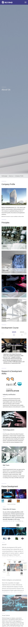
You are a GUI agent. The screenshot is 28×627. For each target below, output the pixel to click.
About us (11, 176)
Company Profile (19, 176)
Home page (4, 176)
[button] (25, 333)
